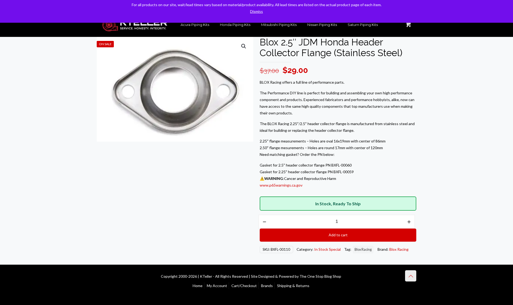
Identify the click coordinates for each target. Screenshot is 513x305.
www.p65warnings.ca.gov (281, 185)
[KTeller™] (134, 25)
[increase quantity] (409, 221)
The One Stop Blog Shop (320, 276)
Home (198, 285)
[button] (244, 46)
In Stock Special (327, 249)
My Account (217, 285)
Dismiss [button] (256, 11)
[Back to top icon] (410, 275)
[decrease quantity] (264, 221)
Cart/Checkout (244, 285)
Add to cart (338, 235)
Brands (267, 285)
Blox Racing (363, 250)
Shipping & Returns (293, 285)
